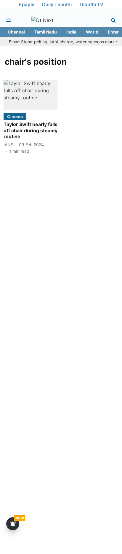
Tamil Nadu (45, 31)
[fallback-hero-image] (30, 95)
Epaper (27, 4)
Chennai (16, 31)
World (92, 31)
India (71, 31)
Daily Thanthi (57, 4)
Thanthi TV (91, 4)
